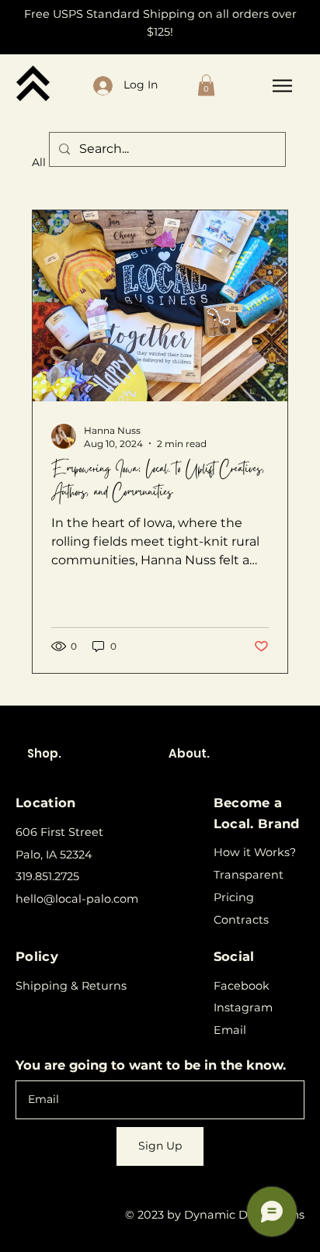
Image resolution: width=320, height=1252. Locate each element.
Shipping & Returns (71, 986)
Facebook (242, 986)
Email (230, 1030)
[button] (206, 85)
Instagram (243, 1007)
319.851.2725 (47, 876)
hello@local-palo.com (77, 899)
